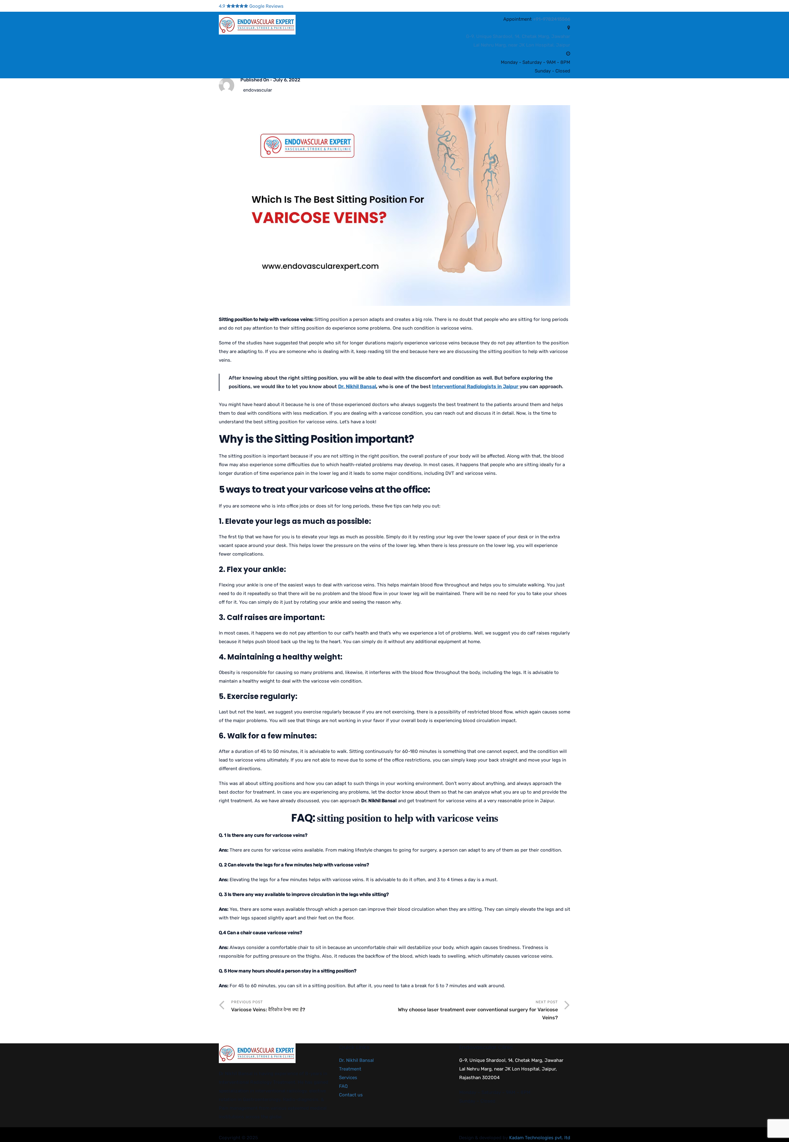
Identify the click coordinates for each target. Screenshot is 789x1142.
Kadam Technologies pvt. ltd (539, 1137)
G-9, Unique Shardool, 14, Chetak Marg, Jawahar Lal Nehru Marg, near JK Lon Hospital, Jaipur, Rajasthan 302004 (511, 1069)
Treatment (344, 94)
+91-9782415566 (551, 19)
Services (382, 94)
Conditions (304, 94)
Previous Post (268, 1006)
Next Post (478, 1010)
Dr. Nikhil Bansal (357, 386)
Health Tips (456, 94)
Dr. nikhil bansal (261, 94)
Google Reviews (251, 6)
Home (224, 94)
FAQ (485, 94)
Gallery (418, 94)
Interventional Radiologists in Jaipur (476, 386)
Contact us (513, 94)
